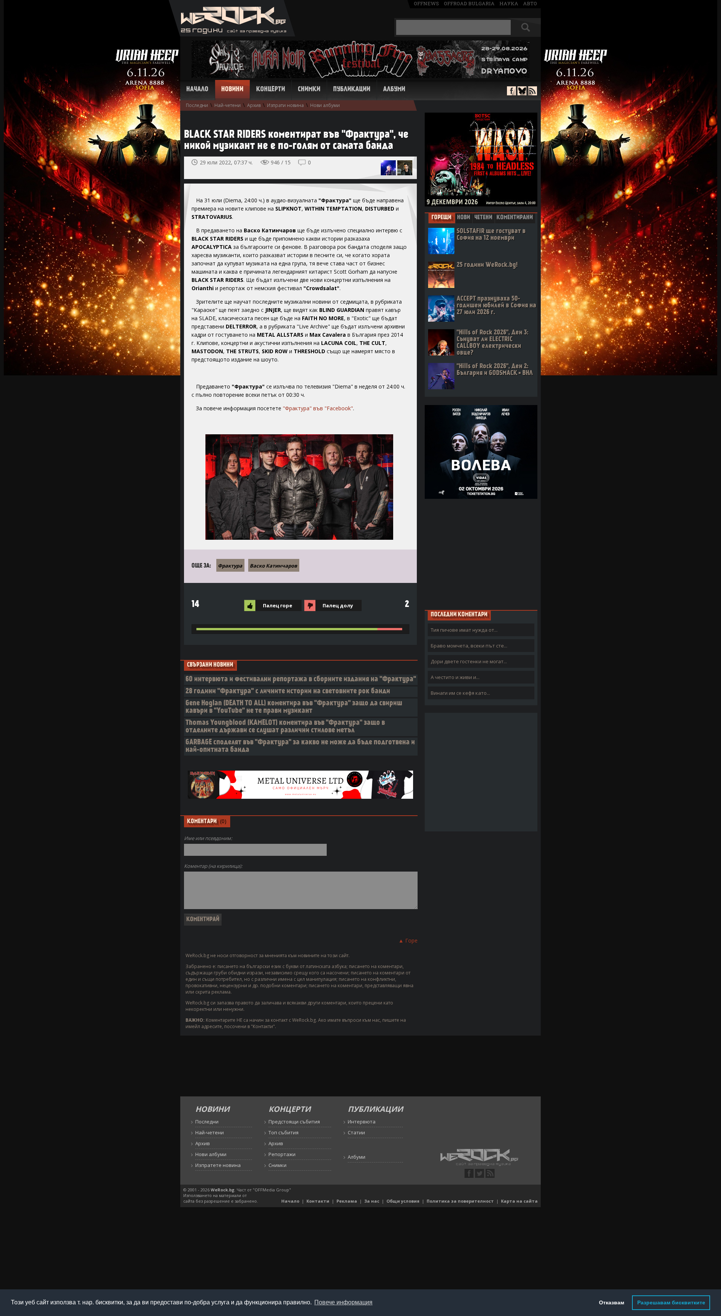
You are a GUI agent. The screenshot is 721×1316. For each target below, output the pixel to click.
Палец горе (277, 605)
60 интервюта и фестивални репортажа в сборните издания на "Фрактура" (301, 679)
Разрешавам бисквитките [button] (671, 1302)
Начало (197, 89)
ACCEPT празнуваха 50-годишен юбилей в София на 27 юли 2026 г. (496, 306)
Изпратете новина (218, 1165)
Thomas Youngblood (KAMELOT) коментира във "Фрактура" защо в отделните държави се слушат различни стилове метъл (285, 727)
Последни (197, 105)
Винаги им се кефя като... (460, 693)
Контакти (317, 1201)
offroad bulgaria (469, 3)
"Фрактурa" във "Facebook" (318, 408)
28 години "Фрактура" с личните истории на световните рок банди (288, 691)
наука (508, 3)
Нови (463, 218)
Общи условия (402, 1201)
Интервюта (362, 1121)
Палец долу (338, 605)
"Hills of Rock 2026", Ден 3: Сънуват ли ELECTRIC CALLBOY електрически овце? (492, 343)
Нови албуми (325, 105)
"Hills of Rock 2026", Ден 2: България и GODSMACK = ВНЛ (495, 369)
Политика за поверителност (460, 1201)
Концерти (270, 89)
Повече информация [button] (343, 1302)
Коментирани (514, 218)
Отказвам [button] (611, 1302)
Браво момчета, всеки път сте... (469, 645)
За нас (371, 1201)
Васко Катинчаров (273, 565)
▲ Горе (408, 940)
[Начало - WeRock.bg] (232, 34)
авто (530, 3)
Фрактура (230, 565)
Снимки (309, 89)
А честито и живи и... (455, 677)
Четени (483, 218)
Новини (232, 89)
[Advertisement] (481, 554)
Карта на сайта (519, 1201)
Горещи (441, 218)
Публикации (351, 89)
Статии (356, 1132)
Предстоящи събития (294, 1121)
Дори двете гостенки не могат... (469, 661)
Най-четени (227, 105)
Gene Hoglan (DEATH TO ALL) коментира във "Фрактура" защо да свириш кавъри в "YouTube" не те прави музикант (294, 707)
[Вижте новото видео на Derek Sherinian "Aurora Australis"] (404, 167)
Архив (254, 105)
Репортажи (282, 1154)
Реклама (346, 1201)
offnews (426, 3)
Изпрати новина (285, 105)
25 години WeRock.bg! (487, 265)
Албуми (394, 89)
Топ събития (283, 1132)
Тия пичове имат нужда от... (464, 629)
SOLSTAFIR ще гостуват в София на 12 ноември (491, 234)
